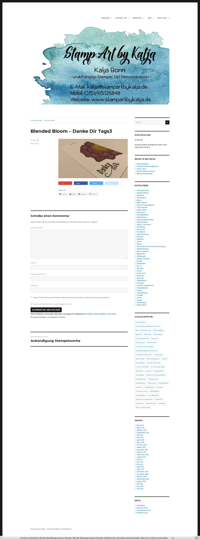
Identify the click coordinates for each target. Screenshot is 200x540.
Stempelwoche (142, 288)
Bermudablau (158, 330)
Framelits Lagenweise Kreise (146, 350)
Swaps (139, 290)
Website (34, 285)
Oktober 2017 (141, 452)
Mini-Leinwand (142, 251)
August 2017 (141, 457)
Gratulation (141, 232)
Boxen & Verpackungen (146, 205)
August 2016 (141, 481)
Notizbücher (141, 264)
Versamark (140, 403)
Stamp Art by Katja (38, 529)
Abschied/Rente (143, 193)
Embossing (158, 334)
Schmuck (140, 278)
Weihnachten (142, 305)
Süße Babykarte (143, 164)
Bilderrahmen (142, 203)
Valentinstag (141, 303)
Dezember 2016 (142, 472)
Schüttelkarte (142, 281)
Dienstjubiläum (142, 215)
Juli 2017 (140, 459)
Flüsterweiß (151, 342)
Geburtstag (141, 227)
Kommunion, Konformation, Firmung (151, 246)
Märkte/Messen (143, 249)
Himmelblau (140, 363)
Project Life (141, 273)
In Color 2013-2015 (153, 363)
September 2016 (143, 479)
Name (34, 263)
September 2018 (143, 433)
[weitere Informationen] (121, 183)
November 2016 (142, 474)
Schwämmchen (141, 391)
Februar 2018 (141, 445)
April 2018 (140, 440)
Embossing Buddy (142, 338)
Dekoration (141, 212)
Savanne (139, 387)
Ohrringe (140, 268)
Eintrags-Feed (142, 508)
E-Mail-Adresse (39, 274)
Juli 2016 (140, 484)
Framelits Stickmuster (144, 355)
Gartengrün (158, 355)
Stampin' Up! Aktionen (145, 285)
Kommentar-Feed (143, 510)
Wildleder (162, 403)
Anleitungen (141, 198)
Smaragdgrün (141, 395)
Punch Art (140, 276)
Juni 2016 (140, 486)
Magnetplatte (159, 371)
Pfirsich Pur (152, 383)
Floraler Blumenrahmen (146, 171)
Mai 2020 (140, 425)
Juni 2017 (140, 462)
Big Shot (139, 334)
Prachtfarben (163, 383)
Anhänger (140, 195)
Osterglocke (153, 379)
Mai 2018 (140, 438)
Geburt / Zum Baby (144, 225)
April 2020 (141, 428)
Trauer (139, 298)
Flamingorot (140, 342)
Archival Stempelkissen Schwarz (148, 326)
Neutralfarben (141, 379)
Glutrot (164, 359)
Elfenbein (147, 334)
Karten (139, 242)
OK (172, 538)
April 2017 (140, 467)
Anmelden (141, 505)
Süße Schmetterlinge (145, 174)
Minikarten (141, 254)
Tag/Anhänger (142, 293)
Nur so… (139, 266)
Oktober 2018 (142, 430)
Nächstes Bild (49, 120)
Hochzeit (140, 237)
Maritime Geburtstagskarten (148, 166)
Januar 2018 (141, 447)
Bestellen (137, 18)
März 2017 (140, 469)
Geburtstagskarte (153, 359)
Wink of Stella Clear (143, 407)
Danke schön (141, 210)
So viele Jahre (153, 395)
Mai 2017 (140, 464)
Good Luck (141, 229)
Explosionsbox (142, 222)
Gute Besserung (143, 234)
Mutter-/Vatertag (143, 259)
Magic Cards (141, 169)
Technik (140, 295)
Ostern (139, 271)
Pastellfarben (140, 383)
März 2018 (140, 442)
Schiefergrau (149, 387)
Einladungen (142, 217)
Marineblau (140, 375)
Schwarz (159, 387)
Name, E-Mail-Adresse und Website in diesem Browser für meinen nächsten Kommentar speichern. (72, 298)
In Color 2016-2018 (157, 367)
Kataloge (105, 18)
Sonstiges (140, 283)
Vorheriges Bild (36, 120)
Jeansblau (139, 371)
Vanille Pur (159, 399)
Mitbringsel (141, 256)
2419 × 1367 (34, 143)
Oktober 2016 (141, 477)
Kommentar (37, 228)
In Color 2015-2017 (142, 367)
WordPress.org (142, 513)
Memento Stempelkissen (155, 375)
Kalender (140, 239)
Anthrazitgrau (140, 322)
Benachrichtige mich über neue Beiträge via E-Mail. (52, 304)
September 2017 (143, 455)
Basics (139, 200)
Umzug (139, 300)
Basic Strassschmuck (143, 330)
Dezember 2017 (142, 450)
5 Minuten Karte (143, 190)
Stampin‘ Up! (121, 18)
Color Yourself (142, 207)
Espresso (154, 338)
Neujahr (139, 261)
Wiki (149, 18)
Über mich (162, 18)
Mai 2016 (140, 489)
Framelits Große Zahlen (144, 346)
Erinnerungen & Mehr (145, 220)
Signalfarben (154, 391)
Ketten (139, 244)
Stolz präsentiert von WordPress (59, 529)
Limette (148, 371)
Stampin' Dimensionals (144, 399)
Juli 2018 (140, 435)
